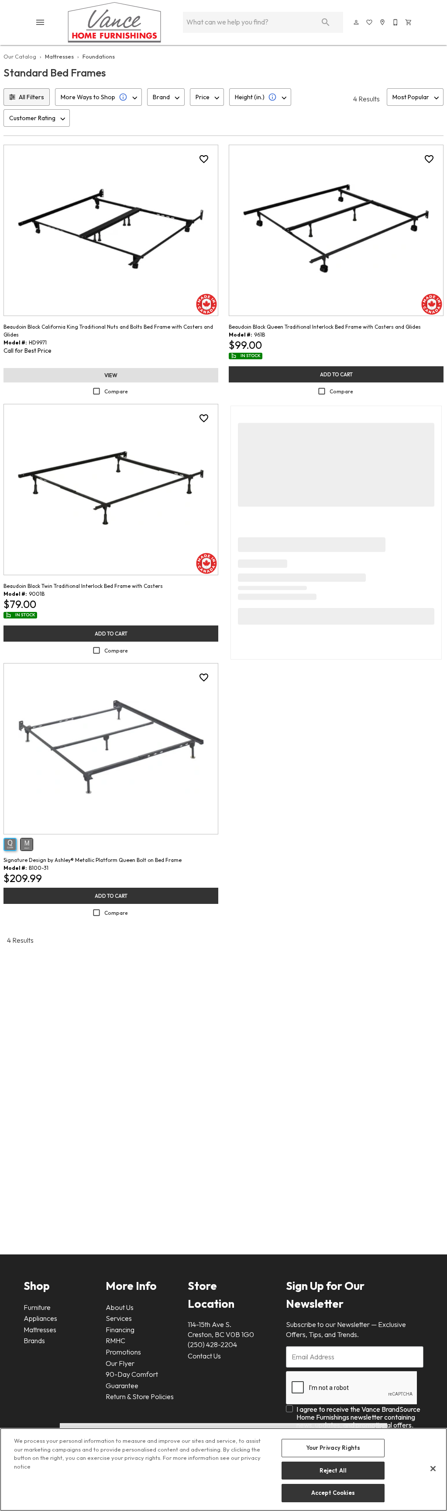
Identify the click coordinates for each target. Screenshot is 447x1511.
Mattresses (59, 56)
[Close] (433, 1468)
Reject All (333, 1470)
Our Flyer (120, 1363)
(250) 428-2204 (212, 1344)
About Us (120, 1307)
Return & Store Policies (140, 1396)
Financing (120, 1329)
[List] (369, 22)
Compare (116, 391)
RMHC (115, 1340)
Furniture (37, 1307)
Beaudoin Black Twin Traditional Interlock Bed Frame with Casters (83, 586)
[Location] (383, 22)
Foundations (99, 56)
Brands (34, 1340)
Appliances (40, 1318)
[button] (40, 22)
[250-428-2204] (396, 22)
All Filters (31, 97)
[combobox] (98, 97)
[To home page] (114, 22)
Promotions (123, 1352)
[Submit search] (326, 22)
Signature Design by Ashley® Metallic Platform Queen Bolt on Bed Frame (92, 860)
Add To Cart (336, 374)
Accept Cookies (333, 1492)
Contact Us (204, 1355)
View (110, 375)
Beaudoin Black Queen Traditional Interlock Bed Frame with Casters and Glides (325, 326)
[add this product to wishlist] (203, 159)
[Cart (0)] (409, 22)
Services (119, 1318)
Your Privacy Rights (333, 1447)
